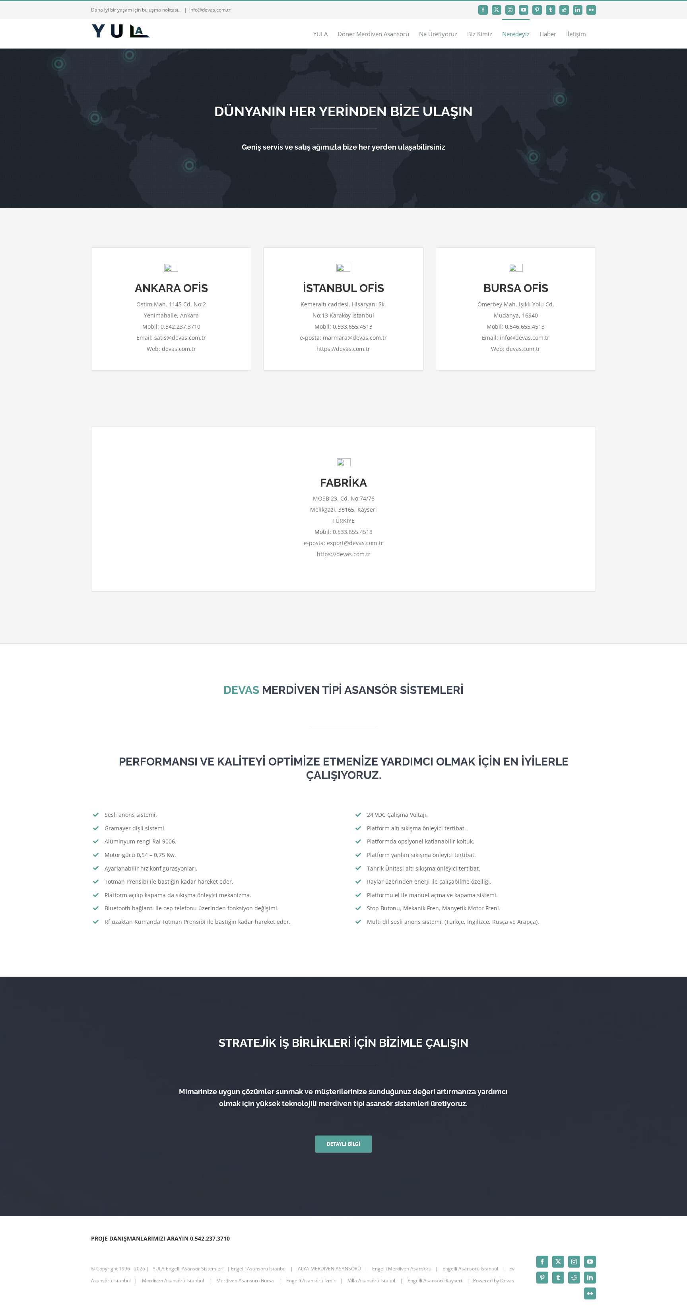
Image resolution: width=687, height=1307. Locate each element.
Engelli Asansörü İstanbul (259, 1268)
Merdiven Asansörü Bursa (245, 1280)
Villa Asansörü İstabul (371, 1280)
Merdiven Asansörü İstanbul (173, 1280)
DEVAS (241, 690)
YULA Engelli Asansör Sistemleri (188, 1268)
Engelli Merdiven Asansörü (401, 1268)
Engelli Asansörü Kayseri (435, 1280)
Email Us (516, 1291)
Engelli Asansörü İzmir (311, 1280)
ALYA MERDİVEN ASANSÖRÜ (329, 1268)
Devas (507, 1280)
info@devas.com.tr (210, 9)
